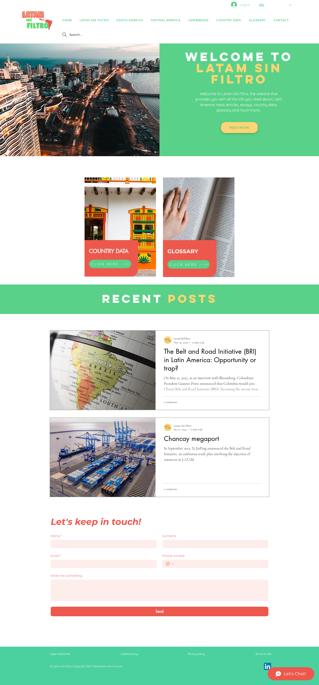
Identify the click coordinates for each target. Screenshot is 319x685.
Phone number (173, 556)
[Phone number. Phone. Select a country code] (169, 564)
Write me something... (67, 576)
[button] (129, 20)
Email (56, 556)
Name (56, 536)
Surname (169, 536)
